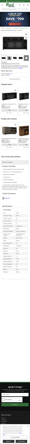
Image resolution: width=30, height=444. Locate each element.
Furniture (3, 28)
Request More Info (16, 79)
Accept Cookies (21, 441)
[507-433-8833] (24, 5)
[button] (2, 5)
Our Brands (3, 421)
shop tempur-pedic (15, 24)
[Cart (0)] (27, 5)
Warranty (7, 198)
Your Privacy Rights (15, 437)
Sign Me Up (15, 404)
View (9, 110)
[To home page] (10, 5)
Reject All (8, 441)
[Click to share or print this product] (26, 34)
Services (3, 423)
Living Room (8, 28)
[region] (15, 434)
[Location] (20, 5)
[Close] (27, 426)
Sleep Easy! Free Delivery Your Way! (16, 1)
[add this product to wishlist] (26, 37)
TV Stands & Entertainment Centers (19, 28)
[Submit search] (26, 9)
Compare (10, 112)
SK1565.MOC (7, 75)
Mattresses (3, 419)
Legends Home (9, 73)
